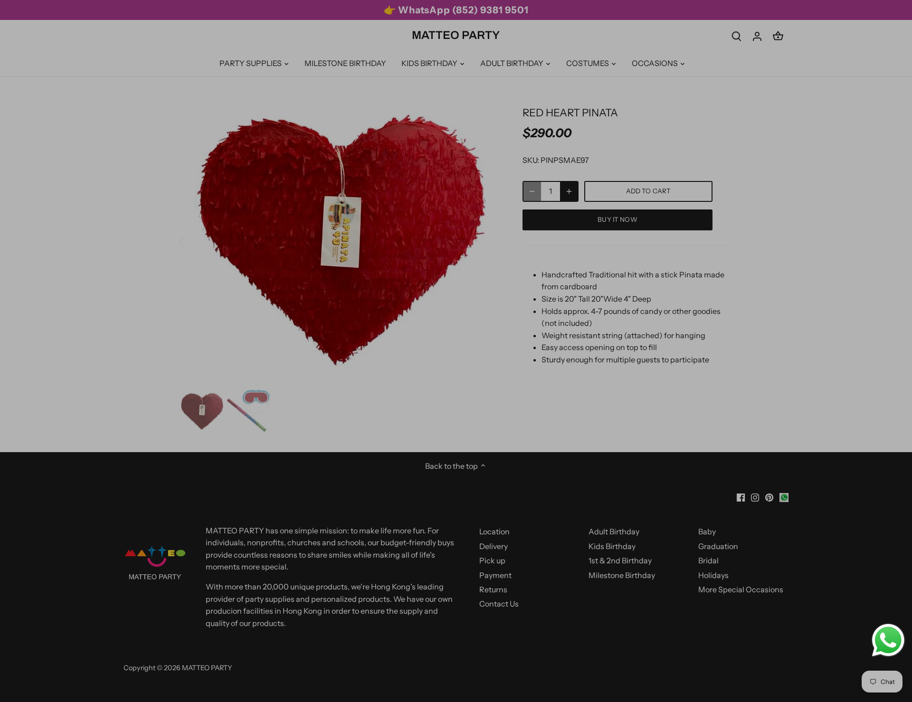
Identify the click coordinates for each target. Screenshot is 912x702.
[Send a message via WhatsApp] (888, 640)
